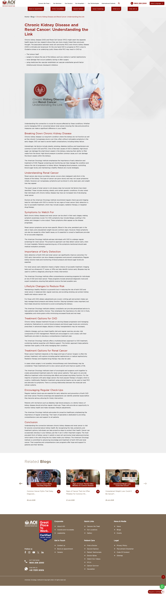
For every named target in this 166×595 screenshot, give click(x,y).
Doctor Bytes (92, 555)
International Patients (108, 3)
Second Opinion (78, 9)
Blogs (119, 530)
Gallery (89, 533)
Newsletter (91, 569)
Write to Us (116, 9)
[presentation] (20, 484)
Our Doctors (69, 3)
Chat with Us (133, 9)
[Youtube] (34, 552)
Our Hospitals (79, 3)
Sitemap (120, 555)
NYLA (89, 562)
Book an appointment (65, 549)
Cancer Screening (98, 9)
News (119, 526)
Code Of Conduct (123, 552)
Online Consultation (58, 9)
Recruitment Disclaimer (125, 549)
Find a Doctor (92, 545)
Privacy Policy (122, 545)
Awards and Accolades (65, 530)
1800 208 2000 (36, 563)
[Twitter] (38, 552)
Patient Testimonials (94, 552)
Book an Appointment (36, 9)
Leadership (61, 533)
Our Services (57, 3)
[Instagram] (29, 552)
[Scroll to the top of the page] (163, 577)
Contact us (61, 545)
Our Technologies (93, 3)
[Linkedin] (43, 552)
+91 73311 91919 (36, 570)
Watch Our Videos (93, 559)
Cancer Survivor (93, 565)
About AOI (61, 526)
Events (119, 533)
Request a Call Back (155, 592)
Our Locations (92, 530)
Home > (28, 17)
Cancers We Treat (44, 3)
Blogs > (33, 17)
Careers (60, 552)
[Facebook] (26, 552)
